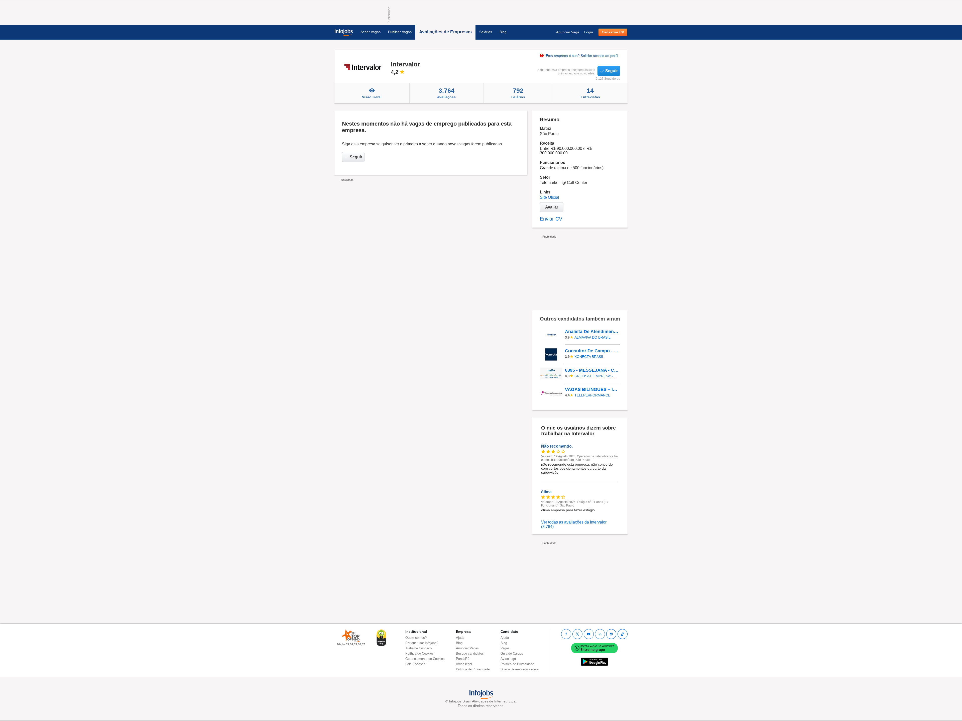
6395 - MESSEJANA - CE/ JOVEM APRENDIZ (592, 370)
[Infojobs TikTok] (623, 634)
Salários (485, 32)
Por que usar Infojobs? (421, 643)
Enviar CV (551, 219)
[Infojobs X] (577, 634)
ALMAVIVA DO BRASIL (592, 337)
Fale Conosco (415, 664)
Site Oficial (549, 197)
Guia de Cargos (512, 653)
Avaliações (446, 93)
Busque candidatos (470, 653)
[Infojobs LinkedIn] (600, 634)
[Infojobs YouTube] (589, 634)
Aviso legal (464, 664)
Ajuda (460, 638)
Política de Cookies (419, 653)
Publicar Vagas (400, 32)
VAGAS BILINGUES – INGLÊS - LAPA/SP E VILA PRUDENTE (592, 389)
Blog (503, 32)
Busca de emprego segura (520, 669)
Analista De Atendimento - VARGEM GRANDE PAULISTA (592, 331)
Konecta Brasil (589, 357)
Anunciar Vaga (567, 32)
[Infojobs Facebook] (566, 634)
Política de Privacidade (473, 669)
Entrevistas (590, 93)
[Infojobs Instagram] (611, 634)
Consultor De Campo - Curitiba (592, 350)
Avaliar (551, 207)
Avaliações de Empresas (445, 31)
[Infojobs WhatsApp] (594, 648)
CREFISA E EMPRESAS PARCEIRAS (596, 376)
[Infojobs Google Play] (594, 662)
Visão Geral (372, 97)
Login (588, 32)
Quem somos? (416, 638)
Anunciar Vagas (467, 648)
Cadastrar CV (613, 32)
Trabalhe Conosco (418, 648)
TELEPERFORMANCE (592, 395)
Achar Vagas (370, 32)
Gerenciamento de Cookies (425, 659)
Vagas (505, 648)
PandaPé (462, 659)
